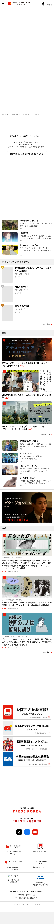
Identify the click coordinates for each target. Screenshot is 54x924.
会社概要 (13, 892)
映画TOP (5, 114)
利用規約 (40, 892)
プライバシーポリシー (26, 892)
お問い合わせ (31, 895)
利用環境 (21, 895)
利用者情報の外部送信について (26, 898)
